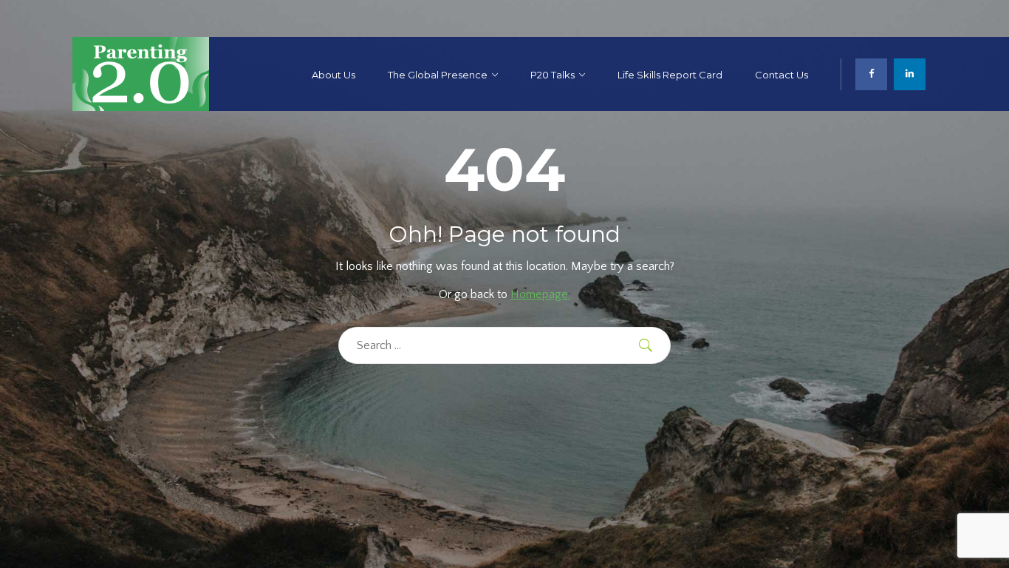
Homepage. (540, 294)
